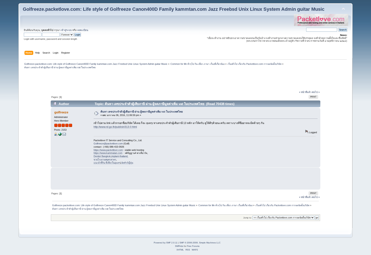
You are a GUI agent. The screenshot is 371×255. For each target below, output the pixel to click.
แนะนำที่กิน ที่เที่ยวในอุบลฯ (107, 162)
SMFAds (179, 246)
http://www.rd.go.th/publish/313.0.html (115, 126)
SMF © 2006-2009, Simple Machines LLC (199, 242)
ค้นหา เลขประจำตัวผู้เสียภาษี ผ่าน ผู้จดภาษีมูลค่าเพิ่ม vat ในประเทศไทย (141, 111)
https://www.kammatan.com (108, 153)
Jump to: (247, 217)
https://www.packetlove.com (108, 150)
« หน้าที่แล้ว (305, 92)
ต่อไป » (316, 92)
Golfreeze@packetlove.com (108, 143)
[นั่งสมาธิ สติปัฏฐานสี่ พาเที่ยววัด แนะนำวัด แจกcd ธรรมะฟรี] (60, 135)
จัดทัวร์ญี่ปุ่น (127, 162)
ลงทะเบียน (82, 30)
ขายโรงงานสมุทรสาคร (105, 159)
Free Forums (193, 246)
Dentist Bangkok (102, 156)
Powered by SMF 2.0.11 (166, 242)
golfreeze (61, 112)
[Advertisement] (185, 80)
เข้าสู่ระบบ (66, 30)
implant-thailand (119, 156)
